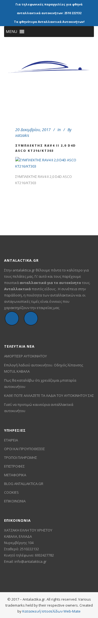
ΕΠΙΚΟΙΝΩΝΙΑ (15, 501)
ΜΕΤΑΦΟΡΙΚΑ (15, 474)
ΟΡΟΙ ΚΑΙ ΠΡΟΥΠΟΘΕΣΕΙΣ (24, 448)
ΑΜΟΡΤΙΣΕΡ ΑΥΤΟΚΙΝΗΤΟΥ (25, 356)
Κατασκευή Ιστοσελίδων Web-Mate (51, 611)
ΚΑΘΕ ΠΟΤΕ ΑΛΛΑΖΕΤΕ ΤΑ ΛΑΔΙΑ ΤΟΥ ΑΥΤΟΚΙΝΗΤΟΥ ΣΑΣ (49, 395)
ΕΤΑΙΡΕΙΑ (11, 440)
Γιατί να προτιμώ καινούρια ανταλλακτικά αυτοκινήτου (38, 407)
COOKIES (11, 492)
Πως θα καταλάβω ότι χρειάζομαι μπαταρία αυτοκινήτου (40, 383)
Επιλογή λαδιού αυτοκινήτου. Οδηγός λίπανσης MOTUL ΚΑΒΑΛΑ (43, 368)
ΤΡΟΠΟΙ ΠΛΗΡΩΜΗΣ (20, 457)
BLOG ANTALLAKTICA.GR (23, 483)
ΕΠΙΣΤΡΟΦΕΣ (14, 466)
